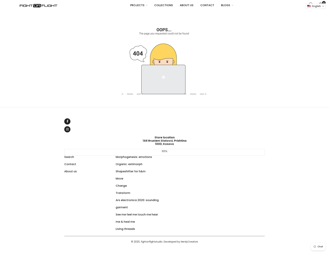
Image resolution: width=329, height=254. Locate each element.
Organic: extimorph (129, 164)
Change (121, 186)
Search (69, 157)
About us (70, 171)
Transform (123, 193)
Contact (70, 164)
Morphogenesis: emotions (134, 157)
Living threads (125, 229)
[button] (316, 6)
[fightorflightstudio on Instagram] (67, 129)
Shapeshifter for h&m (130, 171)
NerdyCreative (189, 241)
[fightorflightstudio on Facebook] (67, 121)
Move (119, 179)
